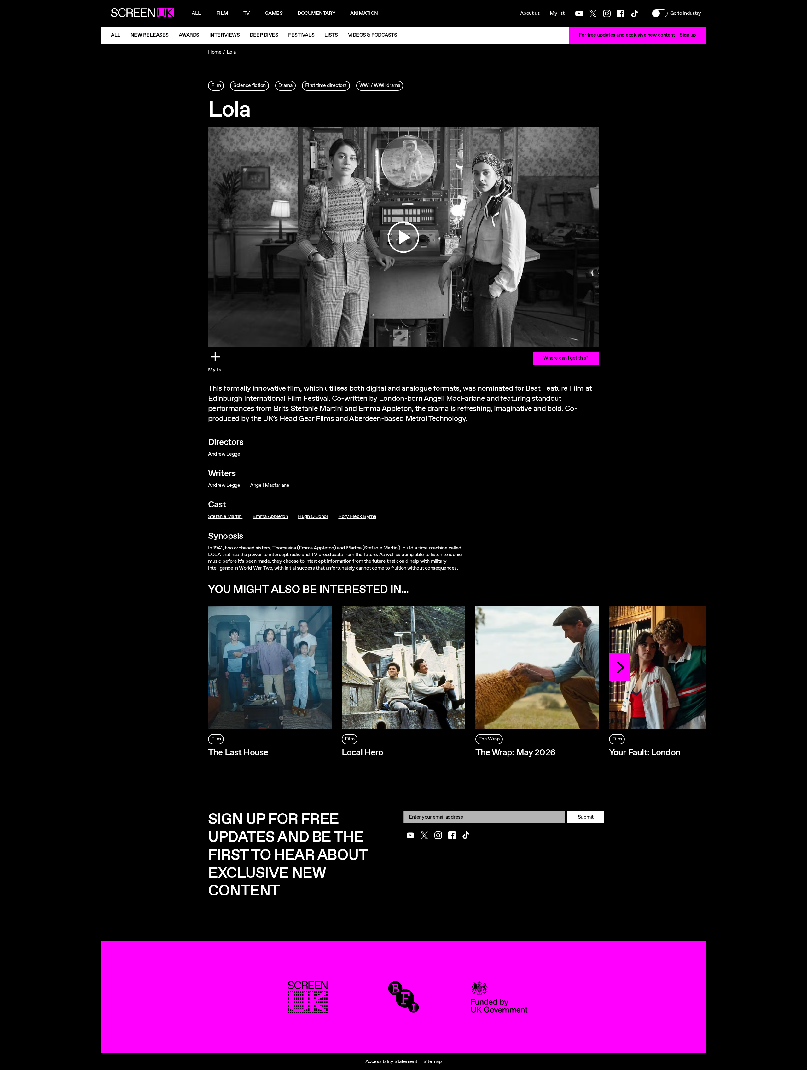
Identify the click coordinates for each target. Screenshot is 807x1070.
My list (557, 13)
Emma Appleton (270, 516)
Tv (246, 13)
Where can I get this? (566, 358)
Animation (364, 13)
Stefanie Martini (225, 516)
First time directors (326, 85)
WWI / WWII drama (379, 85)
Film (222, 13)
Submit (586, 817)
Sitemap (432, 1061)
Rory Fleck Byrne (357, 516)
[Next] (619, 667)
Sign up (688, 35)
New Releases (150, 35)
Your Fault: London (644, 753)
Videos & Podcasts (372, 35)
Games (274, 13)
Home (214, 52)
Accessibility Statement (391, 1061)
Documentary (316, 13)
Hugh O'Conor (313, 516)
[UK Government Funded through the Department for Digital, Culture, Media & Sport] (499, 1009)
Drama (285, 85)
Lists (331, 35)
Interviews (224, 35)
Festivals (301, 35)
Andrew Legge (224, 454)
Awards (189, 35)
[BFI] (403, 1009)
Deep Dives (264, 35)
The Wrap (489, 739)
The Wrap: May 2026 (515, 753)
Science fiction (249, 85)
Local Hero (362, 753)
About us (530, 13)
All (196, 13)
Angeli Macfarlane (269, 485)
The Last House (238, 753)
